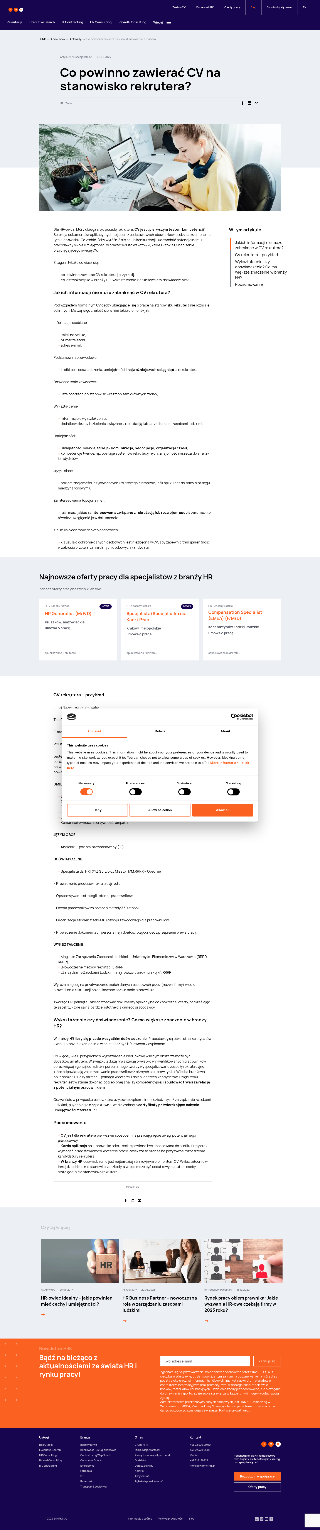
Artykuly (75, 39)
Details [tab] (160, 731)
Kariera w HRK (205, 7)
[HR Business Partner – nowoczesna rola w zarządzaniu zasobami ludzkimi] (125, 1320)
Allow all (222, 810)
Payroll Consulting (132, 22)
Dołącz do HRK (144, 1465)
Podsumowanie (249, 284)
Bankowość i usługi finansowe (98, 1450)
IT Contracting (72, 22)
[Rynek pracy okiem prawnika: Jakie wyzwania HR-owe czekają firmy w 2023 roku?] (206, 1320)
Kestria (139, 1471)
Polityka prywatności (170, 1518)
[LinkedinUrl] (257, 1519)
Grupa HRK (141, 1445)
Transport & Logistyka (93, 1486)
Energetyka (87, 1465)
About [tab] (225, 731)
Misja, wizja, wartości (147, 1450)
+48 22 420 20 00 (200, 1445)
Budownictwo (88, 1445)
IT (81, 1476)
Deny (97, 810)
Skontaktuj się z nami (279, 7)
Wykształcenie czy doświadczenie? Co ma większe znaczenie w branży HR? (261, 269)
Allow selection (160, 810)
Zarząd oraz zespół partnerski (153, 1455)
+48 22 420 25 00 (200, 1450)
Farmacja (86, 1471)
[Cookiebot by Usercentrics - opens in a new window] (234, 717)
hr (42, 1289)
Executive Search (42, 22)
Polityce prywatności (234, 1410)
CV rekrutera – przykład (256, 254)
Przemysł (86, 1481)
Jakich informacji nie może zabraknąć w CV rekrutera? (259, 245)
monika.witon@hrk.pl (202, 1465)
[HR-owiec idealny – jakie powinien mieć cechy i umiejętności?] (43, 1314)
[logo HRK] (15, 7)
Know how (58, 39)
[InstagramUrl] (261, 1519)
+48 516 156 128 (199, 1460)
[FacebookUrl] (271, 1519)
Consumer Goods (90, 1460)
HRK (43, 39)
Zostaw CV (179, 7)
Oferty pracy (232, 7)
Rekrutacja (14, 22)
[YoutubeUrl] (266, 1519)
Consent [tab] (94, 731)
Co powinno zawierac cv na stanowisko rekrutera (121, 39)
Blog (253, 7)
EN (304, 7)
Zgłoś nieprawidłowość (149, 1481)
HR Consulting (101, 22)
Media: (194, 1455)
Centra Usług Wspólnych (95, 1455)
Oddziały (140, 1460)
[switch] (135, 792)
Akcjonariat (142, 1476)
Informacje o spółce (140, 1518)
